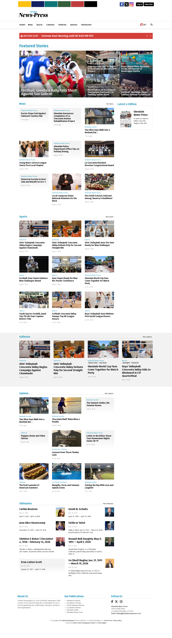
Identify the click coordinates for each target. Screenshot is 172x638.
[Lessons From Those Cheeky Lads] (66, 438)
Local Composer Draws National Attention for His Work (64, 198)
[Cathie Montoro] (60, 512)
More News (109, 104)
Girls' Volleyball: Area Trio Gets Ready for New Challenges (99, 243)
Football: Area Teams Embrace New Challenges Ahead (33, 279)
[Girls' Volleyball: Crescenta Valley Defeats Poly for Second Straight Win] (66, 229)
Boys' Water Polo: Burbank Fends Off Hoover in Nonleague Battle (135, 68)
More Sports (109, 217)
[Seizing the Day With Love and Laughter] (99, 471)
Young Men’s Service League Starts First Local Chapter (32, 164)
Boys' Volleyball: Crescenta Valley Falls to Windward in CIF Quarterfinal (136, 371)
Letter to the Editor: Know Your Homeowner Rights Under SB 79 (99, 438)
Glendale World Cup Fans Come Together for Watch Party (97, 281)
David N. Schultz (78, 509)
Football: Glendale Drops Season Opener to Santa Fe (135, 93)
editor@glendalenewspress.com (128, 613)
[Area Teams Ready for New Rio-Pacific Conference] (66, 264)
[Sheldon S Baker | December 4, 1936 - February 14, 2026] (60, 541)
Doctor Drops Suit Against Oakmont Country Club (33, 114)
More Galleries (147, 337)
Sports (23, 87)
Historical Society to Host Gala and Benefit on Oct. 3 (33, 180)
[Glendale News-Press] (126, 122)
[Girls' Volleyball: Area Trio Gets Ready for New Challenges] (99, 229)
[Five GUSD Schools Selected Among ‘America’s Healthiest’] (99, 182)
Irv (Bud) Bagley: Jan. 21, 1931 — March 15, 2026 (85, 562)
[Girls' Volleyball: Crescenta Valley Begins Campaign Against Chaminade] (34, 229)
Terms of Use (108, 620)
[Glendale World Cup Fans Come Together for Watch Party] (99, 264)
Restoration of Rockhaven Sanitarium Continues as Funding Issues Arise (101, 92)
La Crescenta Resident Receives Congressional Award (99, 164)
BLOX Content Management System (84, 623)
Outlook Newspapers (68, 620)
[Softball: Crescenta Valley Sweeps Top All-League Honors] (66, 300)
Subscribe (149, 4)
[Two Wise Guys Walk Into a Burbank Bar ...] (99, 116)
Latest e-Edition (127, 104)
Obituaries (25, 503)
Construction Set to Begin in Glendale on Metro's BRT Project (102, 68)
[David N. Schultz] (109, 512)
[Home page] (33, 14)
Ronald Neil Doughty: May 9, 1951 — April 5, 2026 (85, 540)
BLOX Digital (102, 623)
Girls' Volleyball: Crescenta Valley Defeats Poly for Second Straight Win (66, 245)
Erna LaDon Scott (31, 562)
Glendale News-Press (141, 113)
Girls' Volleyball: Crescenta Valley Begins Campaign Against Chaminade (32, 245)
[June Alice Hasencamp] (60, 525)
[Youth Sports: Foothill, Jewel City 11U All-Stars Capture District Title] (34, 300)
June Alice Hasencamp (32, 522)
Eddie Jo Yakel (76, 522)
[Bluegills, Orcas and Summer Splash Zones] (66, 471)
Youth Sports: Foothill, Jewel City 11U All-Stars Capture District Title (32, 316)
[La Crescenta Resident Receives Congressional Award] (99, 149)
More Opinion (109, 393)
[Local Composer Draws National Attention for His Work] (66, 182)
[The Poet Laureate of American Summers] (34, 471)
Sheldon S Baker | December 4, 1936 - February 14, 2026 (36, 540)
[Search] (151, 24)
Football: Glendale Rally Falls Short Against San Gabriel (49, 92)
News (22, 103)
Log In (139, 4)
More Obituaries (108, 503)
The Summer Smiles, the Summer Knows (98, 404)
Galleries (22, 240)
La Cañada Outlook (59, 482)
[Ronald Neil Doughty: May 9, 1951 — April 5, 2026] (109, 541)
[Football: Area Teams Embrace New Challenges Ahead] (34, 264)
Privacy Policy (117, 620)
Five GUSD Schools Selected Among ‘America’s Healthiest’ (99, 197)
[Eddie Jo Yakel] (109, 525)
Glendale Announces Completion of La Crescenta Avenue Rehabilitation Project (64, 117)
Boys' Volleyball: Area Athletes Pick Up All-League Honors (99, 315)
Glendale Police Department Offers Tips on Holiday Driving (66, 149)
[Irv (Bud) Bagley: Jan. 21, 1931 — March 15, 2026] (109, 563)
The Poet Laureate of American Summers (29, 486)
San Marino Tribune (59, 449)
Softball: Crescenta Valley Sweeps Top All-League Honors (64, 316)
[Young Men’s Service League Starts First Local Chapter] (34, 149)
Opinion (23, 393)
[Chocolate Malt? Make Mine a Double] (66, 405)
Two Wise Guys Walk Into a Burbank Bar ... (97, 131)
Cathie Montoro (28, 509)
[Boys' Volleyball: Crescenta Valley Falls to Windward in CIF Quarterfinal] (137, 349)
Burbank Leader (91, 127)
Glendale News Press (96, 63)
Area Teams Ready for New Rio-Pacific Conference (64, 279)
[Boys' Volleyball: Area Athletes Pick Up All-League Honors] (99, 300)
